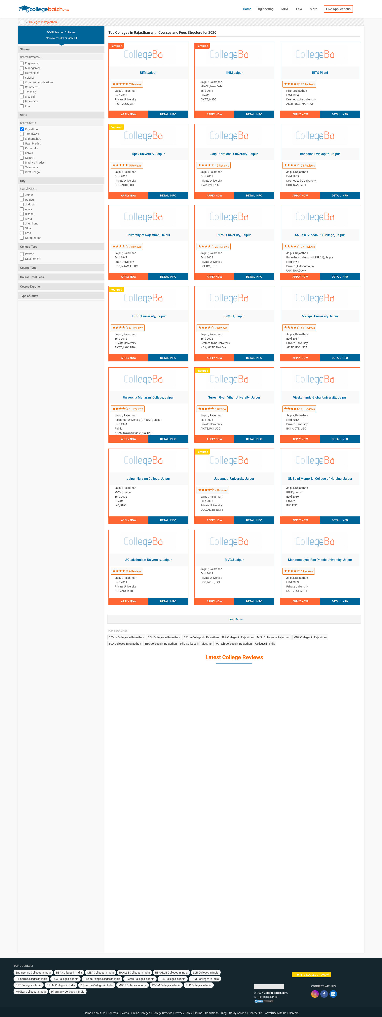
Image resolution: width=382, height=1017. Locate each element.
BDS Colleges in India (172, 978)
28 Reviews (308, 165)
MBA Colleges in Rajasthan (310, 637)
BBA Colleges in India (69, 972)
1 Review (220, 409)
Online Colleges (140, 1013)
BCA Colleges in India (65, 978)
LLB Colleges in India (205, 972)
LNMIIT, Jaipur (234, 316)
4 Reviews (221, 490)
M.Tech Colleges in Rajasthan (234, 643)
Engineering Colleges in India (33, 972)
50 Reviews (136, 327)
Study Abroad (237, 1013)
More (314, 9)
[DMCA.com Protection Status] (264, 1000)
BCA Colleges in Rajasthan (125, 643)
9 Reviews (135, 571)
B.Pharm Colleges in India (31, 978)
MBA (285, 9)
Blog (224, 1013)
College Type (28, 246)
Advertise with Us (275, 1013)
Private (29, 254)
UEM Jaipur (148, 73)
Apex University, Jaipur (148, 154)
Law (299, 9)
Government (32, 258)
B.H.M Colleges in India (61, 985)
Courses (113, 1013)
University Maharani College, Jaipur (148, 397)
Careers (293, 1013)
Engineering (265, 9)
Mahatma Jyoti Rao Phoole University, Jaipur (320, 560)
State (23, 115)
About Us (99, 1013)
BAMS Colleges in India (205, 978)
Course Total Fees (32, 277)
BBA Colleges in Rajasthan (160, 643)
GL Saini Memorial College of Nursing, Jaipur (320, 479)
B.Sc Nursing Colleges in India (102, 978)
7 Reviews (135, 84)
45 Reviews (308, 327)
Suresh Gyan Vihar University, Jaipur (234, 397)
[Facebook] (324, 994)
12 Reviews (222, 165)
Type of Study (29, 296)
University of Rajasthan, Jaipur (148, 235)
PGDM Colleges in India (166, 985)
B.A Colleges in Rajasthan (238, 637)
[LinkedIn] (333, 994)
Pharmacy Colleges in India (67, 991)
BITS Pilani (320, 73)
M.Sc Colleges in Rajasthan (273, 637)
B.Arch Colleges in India (140, 978)
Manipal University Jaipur (320, 316)
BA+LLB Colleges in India (134, 972)
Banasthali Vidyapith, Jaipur (320, 154)
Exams (124, 1013)
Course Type (28, 268)
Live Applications (338, 9)
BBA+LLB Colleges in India (171, 972)
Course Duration (30, 286)
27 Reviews (308, 246)
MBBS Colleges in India (133, 985)
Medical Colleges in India (31, 991)
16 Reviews (308, 84)
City (22, 181)
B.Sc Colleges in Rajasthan (163, 637)
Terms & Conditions (206, 1013)
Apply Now (128, 114)
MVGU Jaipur (234, 560)
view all (72, 38)
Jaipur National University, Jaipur (234, 154)
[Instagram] (315, 994)
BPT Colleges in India (28, 985)
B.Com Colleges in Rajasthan (201, 637)
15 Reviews (308, 409)
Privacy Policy (183, 1013)
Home (247, 9)
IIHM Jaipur (234, 73)
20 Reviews (222, 246)
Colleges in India (265, 643)
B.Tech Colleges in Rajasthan (126, 637)
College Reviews (162, 1013)
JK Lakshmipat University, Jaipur (148, 560)
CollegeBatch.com (275, 992)
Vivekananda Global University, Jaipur (320, 397)
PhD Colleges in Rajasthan (196, 643)
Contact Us (255, 1013)
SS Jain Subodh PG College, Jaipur (320, 235)
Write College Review (313, 974)
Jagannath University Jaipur (234, 479)
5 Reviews (135, 165)
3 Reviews (307, 571)
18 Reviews (136, 409)
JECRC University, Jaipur (148, 316)
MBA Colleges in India (100, 972)
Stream (25, 49)
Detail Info (168, 114)
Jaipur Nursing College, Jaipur (148, 479)
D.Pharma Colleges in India (96, 985)
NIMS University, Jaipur (234, 235)
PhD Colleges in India (198, 985)
